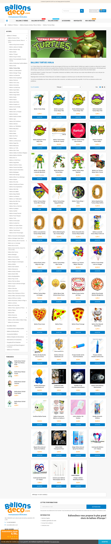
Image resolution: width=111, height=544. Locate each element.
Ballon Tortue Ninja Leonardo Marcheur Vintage (39, 172)
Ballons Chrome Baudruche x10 (58, 355)
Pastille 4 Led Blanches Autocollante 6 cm (78, 387)
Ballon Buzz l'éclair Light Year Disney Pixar (19, 362)
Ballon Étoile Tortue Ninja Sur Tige (39, 263)
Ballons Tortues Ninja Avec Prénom (78, 140)
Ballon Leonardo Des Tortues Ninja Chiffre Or (40, 233)
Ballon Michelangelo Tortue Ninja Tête (78, 109)
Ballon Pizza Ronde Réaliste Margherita (97, 294)
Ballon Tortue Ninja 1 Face (78, 202)
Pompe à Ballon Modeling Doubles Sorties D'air (78, 479)
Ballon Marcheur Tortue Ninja (59, 171)
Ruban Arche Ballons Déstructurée (97, 386)
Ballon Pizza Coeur (39, 324)
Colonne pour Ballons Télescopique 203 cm (59, 478)
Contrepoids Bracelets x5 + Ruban (39, 478)
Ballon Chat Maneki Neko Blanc (97, 325)
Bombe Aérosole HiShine (97, 417)
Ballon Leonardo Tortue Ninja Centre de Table (97, 233)
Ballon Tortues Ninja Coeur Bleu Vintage (39, 202)
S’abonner (97, 507)
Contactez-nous (45, 525)
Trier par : (59, 87)
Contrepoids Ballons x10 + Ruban (97, 447)
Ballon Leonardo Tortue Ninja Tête (59, 109)
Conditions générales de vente (48, 520)
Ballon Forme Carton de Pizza (78, 294)
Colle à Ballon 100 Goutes (78, 417)
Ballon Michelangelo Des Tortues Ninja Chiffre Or (59, 233)
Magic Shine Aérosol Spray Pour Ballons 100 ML (78, 448)
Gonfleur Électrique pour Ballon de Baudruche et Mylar (39, 387)
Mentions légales (45, 518)
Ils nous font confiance (47, 523)
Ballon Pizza (58, 324)
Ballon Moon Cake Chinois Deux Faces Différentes (58, 295)
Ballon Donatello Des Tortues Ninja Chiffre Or (78, 233)
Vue (97, 87)
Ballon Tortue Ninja (39, 109)
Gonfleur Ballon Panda (39, 416)
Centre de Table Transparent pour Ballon (59, 387)
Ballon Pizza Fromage (78, 324)
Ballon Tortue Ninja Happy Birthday (58, 202)
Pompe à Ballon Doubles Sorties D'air (97, 355)
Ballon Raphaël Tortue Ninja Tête (39, 140)
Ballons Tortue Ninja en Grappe (39, 294)
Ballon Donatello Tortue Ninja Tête (97, 109)
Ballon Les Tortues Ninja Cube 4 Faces (97, 171)
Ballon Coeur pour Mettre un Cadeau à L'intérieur (59, 418)
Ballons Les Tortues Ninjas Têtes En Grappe (78, 264)
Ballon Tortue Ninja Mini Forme (58, 263)
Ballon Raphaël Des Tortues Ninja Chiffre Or (97, 202)
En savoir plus (54, 542)
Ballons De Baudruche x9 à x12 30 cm (39, 355)
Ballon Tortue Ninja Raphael (78, 171)
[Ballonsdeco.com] (18, 10)
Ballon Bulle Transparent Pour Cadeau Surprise (59, 448)
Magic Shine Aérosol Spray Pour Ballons (39, 447)
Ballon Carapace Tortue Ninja (97, 140)
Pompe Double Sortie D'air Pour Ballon (78, 355)
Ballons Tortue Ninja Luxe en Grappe (97, 263)
